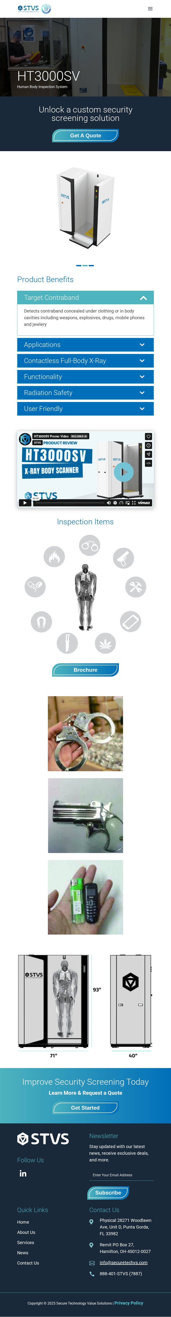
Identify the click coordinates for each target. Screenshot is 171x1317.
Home (23, 1222)
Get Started (85, 1108)
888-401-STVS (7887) (121, 1273)
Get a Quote (85, 135)
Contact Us (28, 1263)
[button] (78, 265)
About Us (26, 1232)
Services (25, 1242)
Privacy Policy (128, 1303)
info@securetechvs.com (124, 1262)
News (22, 1252)
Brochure (85, 670)
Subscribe (108, 1193)
